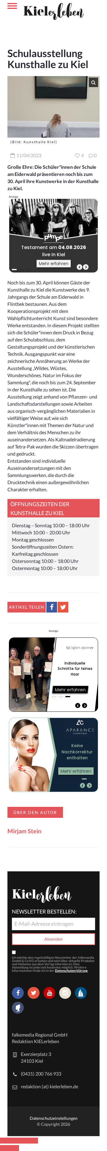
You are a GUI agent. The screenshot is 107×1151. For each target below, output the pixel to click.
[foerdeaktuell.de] (81, 993)
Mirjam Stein (24, 830)
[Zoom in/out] (33, 1141)
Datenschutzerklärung (71, 970)
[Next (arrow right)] (14, 1148)
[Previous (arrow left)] (5, 1148)
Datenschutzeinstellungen (54, 1118)
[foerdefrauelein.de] (18, 1008)
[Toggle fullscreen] (24, 1141)
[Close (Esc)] (5, 1141)
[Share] (14, 1141)
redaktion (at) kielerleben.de (49, 1086)
